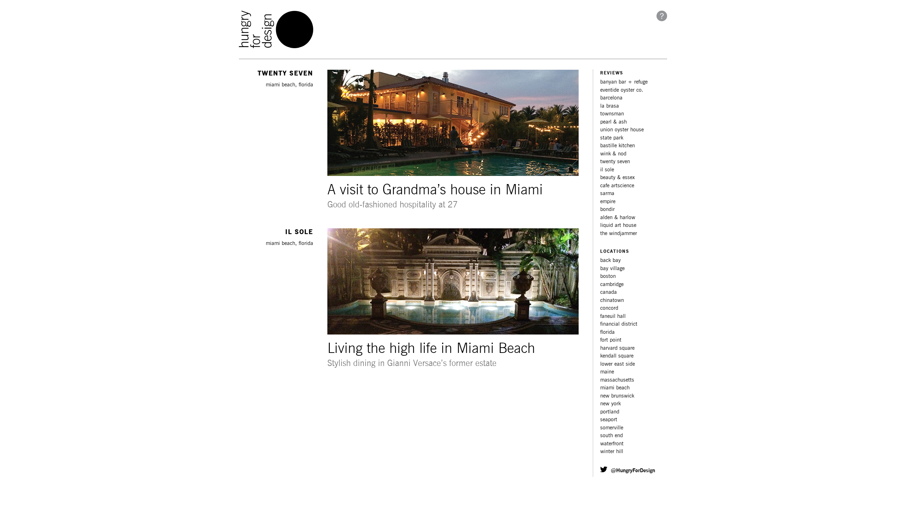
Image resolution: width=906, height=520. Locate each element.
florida (607, 332)
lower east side (617, 364)
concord (609, 308)
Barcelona (611, 98)
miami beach (615, 387)
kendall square (616, 356)
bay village (612, 268)
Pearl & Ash (613, 122)
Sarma (607, 193)
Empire (607, 201)
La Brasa (609, 106)
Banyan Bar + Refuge (624, 82)
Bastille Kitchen (617, 145)
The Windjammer (618, 233)
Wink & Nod (613, 153)
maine (607, 372)
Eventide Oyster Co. (621, 90)
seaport (608, 419)
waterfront (612, 443)
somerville (611, 427)
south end (611, 435)
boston (608, 276)
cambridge (612, 284)
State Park (611, 138)
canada (608, 292)
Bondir (607, 209)
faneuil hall (613, 316)
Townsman (612, 113)
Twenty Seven (615, 161)
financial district (618, 324)
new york (610, 403)
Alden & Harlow (617, 217)
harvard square (617, 348)
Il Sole (607, 169)
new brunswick (617, 396)
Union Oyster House (622, 129)
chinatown (612, 300)
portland (609, 412)
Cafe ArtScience (617, 185)
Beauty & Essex (617, 177)
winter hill (611, 451)
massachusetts (617, 380)
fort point (610, 340)
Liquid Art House (618, 225)
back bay (610, 260)
